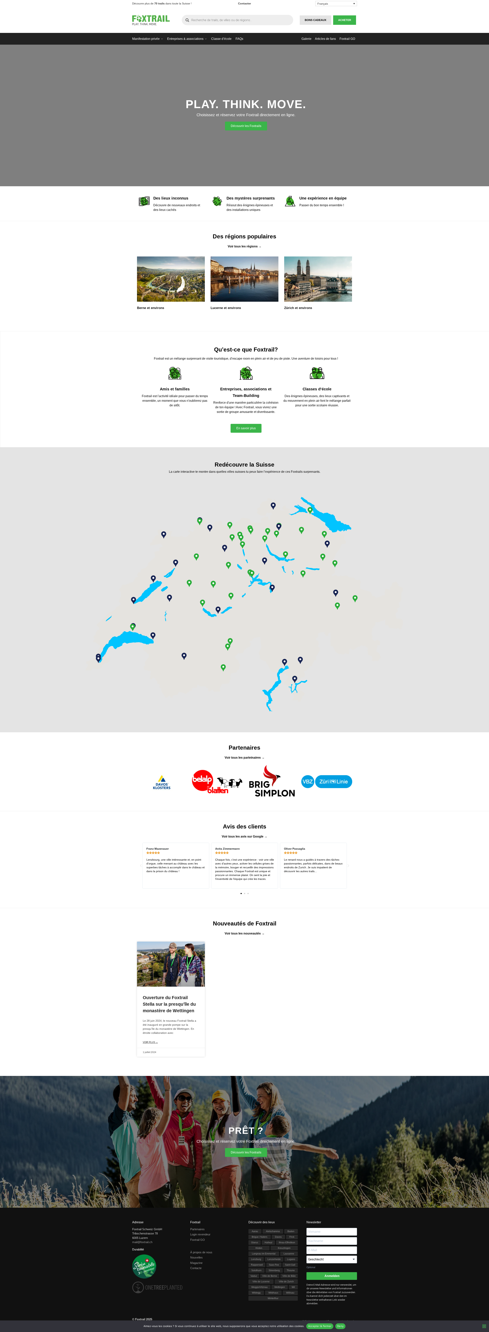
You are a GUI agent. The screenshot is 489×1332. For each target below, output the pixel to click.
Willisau (290, 1292)
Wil (293, 1287)
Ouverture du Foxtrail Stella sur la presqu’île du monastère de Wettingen (169, 1004)
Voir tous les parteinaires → (245, 757)
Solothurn (256, 1270)
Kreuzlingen (284, 1248)
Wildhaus (273, 1292)
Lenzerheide (274, 1259)
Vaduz (254, 1276)
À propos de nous (201, 1252)
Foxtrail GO (197, 1239)
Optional (310, 1267)
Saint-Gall (290, 1265)
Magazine (196, 1262)
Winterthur (273, 1298)
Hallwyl (268, 1242)
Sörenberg (274, 1270)
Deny (340, 1326)
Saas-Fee (274, 1265)
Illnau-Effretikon (287, 1242)
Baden (290, 1231)
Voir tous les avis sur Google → (244, 836)
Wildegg (256, 1292)
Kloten (259, 1248)
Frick (291, 1237)
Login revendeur (200, 1234)
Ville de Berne (269, 1276)
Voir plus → (150, 1042)
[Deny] (484, 1326)
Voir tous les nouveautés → (245, 933)
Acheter (344, 20)
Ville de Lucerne (261, 1281)
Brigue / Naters (259, 1237)
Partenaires (197, 1229)
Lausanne (289, 1253)
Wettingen (279, 1287)
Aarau (255, 1231)
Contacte (196, 1268)
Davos (278, 1237)
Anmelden (332, 1276)
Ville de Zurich (286, 1281)
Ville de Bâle (289, 1276)
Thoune (291, 1270)
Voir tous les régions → (245, 246)
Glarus (254, 1242)
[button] (189, 583)
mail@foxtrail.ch (142, 1242)
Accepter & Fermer (319, 1326)
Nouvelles (196, 1257)
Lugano (291, 1259)
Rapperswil (257, 1265)
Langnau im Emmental (264, 1253)
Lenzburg (256, 1259)
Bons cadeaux (315, 20)
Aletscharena (273, 1231)
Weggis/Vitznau (259, 1287)
